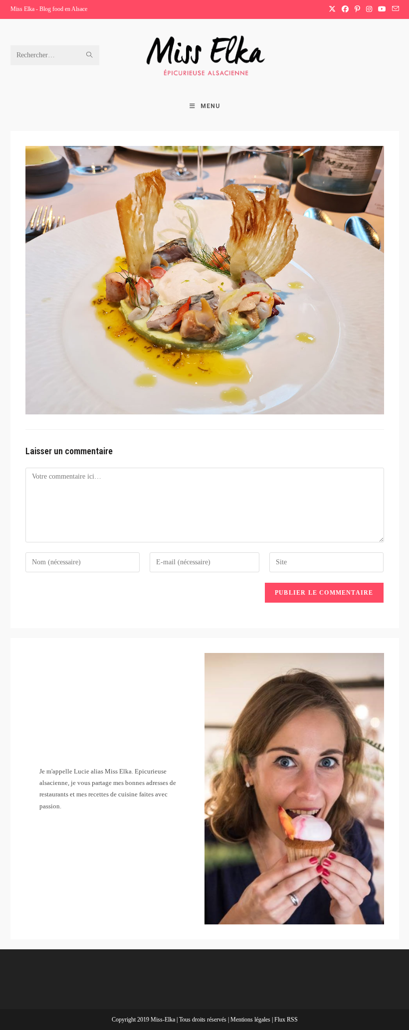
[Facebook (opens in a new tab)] (345, 9)
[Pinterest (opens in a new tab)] (357, 9)
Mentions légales (251, 1019)
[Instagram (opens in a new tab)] (369, 9)
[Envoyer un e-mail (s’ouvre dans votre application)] (394, 9)
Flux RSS (286, 1019)
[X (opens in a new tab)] (332, 9)
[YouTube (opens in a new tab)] (382, 9)
